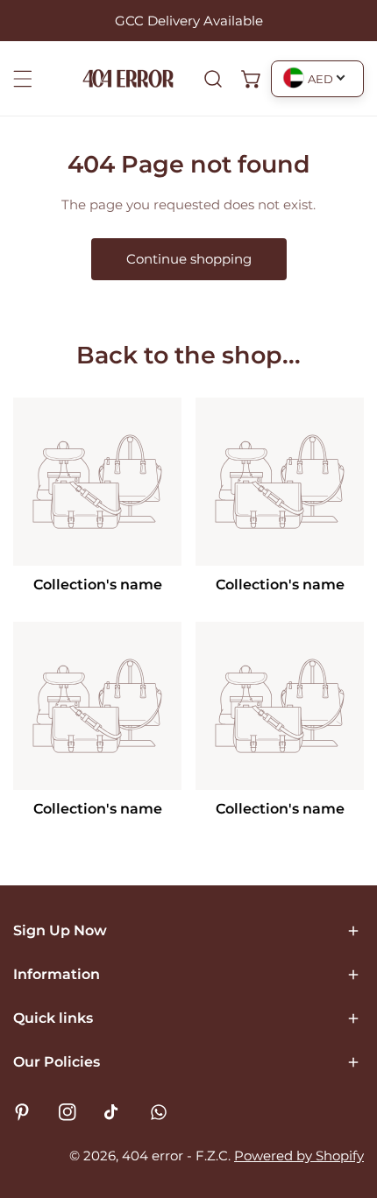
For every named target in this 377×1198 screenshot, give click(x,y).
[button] (251, 79)
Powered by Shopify (299, 1155)
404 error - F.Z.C (175, 1155)
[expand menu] (23, 79)
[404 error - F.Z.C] (128, 78)
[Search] (213, 79)
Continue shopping (189, 258)
